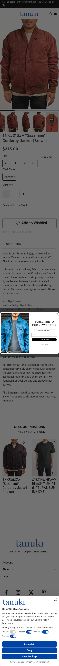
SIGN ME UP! (44, 339)
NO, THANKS (44, 344)
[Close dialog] (57, 314)
